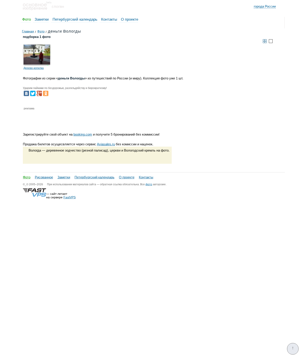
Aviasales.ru (106, 144)
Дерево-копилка (34, 68)
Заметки (42, 19)
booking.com (82, 134)
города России (265, 6)
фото (149, 184)
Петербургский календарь (75, 19)
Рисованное (44, 177)
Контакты (109, 19)
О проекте (129, 19)
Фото (26, 19)
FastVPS (69, 197)
